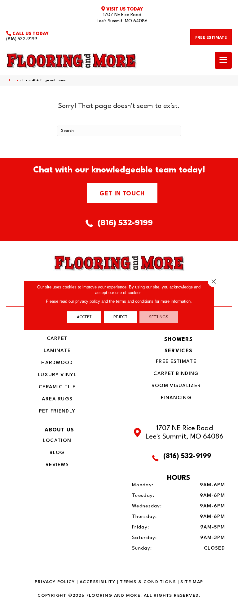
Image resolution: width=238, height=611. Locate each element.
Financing (176, 397)
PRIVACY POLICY (55, 582)
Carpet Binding (176, 373)
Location (57, 440)
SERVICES (178, 351)
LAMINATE (57, 350)
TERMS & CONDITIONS (148, 582)
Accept (84, 317)
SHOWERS (178, 339)
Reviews (57, 464)
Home (14, 80)
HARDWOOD (57, 362)
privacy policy (87, 301)
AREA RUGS (57, 399)
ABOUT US (59, 430)
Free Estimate (176, 361)
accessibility (97, 582)
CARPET (57, 338)
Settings (158, 317)
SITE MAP (191, 582)
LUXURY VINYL (57, 374)
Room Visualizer (176, 385)
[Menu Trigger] (223, 60)
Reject (120, 317)
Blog (57, 452)
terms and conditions (134, 301)
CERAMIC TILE (57, 387)
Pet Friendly (57, 411)
